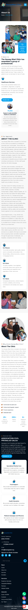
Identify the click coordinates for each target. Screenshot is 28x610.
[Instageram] (2, 555)
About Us (3, 570)
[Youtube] (24, 606)
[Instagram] (24, 598)
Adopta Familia (5, 588)
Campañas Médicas (6, 583)
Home (2, 15)
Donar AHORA (5, 594)
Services (3, 572)
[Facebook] (6, 555)
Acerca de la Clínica (6, 599)
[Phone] (24, 594)
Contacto (3, 597)
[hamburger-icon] (25, 4)
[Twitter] (9, 555)
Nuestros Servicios (6, 581)
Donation (3, 575)
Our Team (4, 601)
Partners (3, 586)
